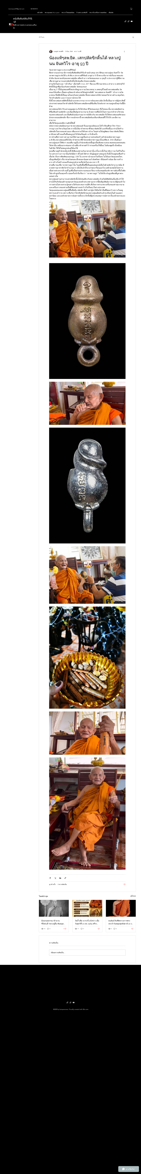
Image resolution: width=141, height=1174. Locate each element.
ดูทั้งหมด (133, 896)
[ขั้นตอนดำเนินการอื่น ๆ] (124, 51)
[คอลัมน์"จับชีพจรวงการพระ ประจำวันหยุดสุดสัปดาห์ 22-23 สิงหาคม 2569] (121, 908)
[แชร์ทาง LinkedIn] (60, 878)
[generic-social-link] (125, 21)
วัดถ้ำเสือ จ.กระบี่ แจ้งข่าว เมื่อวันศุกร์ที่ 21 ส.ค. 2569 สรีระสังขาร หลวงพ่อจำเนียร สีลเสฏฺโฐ (87, 922)
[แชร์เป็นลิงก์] (65, 878)
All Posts (41, 37)
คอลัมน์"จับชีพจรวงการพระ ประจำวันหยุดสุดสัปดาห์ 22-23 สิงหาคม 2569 (120, 922)
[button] (131, 9)
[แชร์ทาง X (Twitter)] (55, 878)
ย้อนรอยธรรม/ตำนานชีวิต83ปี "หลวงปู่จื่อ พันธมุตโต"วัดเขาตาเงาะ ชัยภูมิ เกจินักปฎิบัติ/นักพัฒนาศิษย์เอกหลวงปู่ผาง (52, 922)
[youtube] (132, 21)
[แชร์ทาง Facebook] (50, 878)
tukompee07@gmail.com (16, 9)
